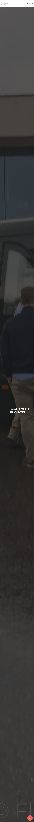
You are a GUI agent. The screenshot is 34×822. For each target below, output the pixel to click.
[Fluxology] (4, 3)
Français (29, 3)
